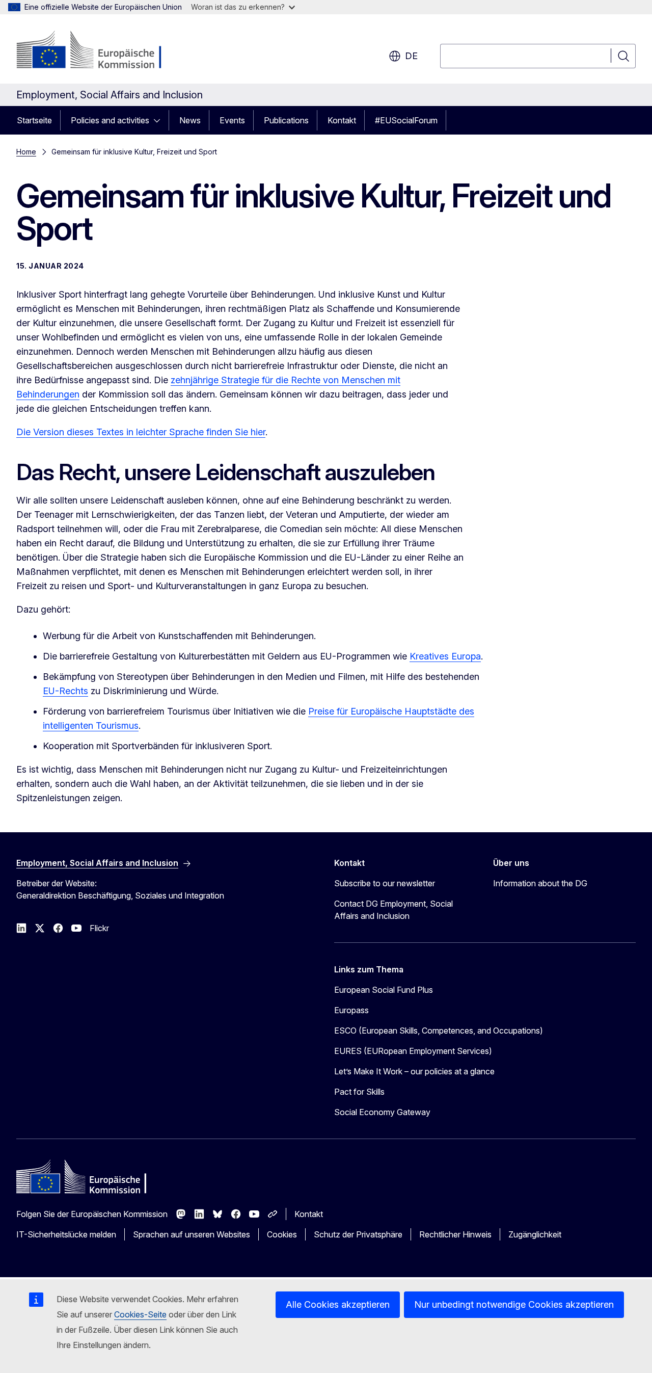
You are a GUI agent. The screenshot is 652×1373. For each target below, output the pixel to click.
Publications (286, 120)
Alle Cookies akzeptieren (338, 1304)
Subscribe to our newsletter (384, 883)
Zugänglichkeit (534, 1234)
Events (232, 120)
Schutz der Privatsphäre (358, 1234)
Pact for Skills (359, 1092)
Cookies (282, 1234)
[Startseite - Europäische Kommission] (98, 51)
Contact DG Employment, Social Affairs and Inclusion (393, 910)
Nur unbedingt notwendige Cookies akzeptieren (514, 1304)
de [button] (411, 55)
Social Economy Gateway (382, 1112)
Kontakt (342, 120)
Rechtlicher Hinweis (455, 1234)
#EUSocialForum (406, 120)
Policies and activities (110, 120)
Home (26, 151)
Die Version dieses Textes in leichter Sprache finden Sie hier (140, 432)
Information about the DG (540, 883)
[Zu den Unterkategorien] (160, 120)
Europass (351, 1010)
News (190, 120)
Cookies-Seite (140, 1314)
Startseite (34, 120)
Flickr (99, 928)
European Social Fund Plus (383, 990)
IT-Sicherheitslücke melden (66, 1234)
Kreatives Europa (445, 656)
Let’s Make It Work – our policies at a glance (414, 1071)
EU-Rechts (65, 690)
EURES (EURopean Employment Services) (413, 1051)
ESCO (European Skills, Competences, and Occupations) (438, 1030)
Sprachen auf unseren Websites (191, 1234)
